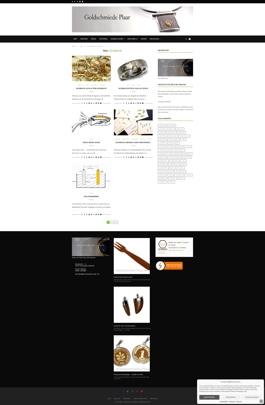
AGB (109, 398)
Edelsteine (172, 136)
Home (73, 46)
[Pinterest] (80, 1)
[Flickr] (82, 1)
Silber (170, 175)
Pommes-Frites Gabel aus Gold (123, 277)
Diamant (181, 132)
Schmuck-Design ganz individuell (133, 142)
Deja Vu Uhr (171, 132)
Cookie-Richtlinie (223, 401)
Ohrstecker (174, 160)
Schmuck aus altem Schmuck (91, 88)
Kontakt (144, 39)
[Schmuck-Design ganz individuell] (133, 122)
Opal (183, 160)
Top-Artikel (103, 39)
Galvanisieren (91, 196)
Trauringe (162, 178)
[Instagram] (77, 1)
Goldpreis (162, 143)
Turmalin (172, 178)
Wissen (171, 182)
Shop (75, 39)
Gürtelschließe (164, 150)
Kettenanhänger (174, 157)
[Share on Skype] (98, 103)
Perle (183, 164)
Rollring (180, 167)
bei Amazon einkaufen (164, 101)
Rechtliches (154, 39)
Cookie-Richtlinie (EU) (140, 398)
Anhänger (171, 125)
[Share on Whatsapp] (94, 103)
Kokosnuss (186, 157)
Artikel (93, 39)
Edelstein (162, 136)
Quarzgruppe (163, 167)
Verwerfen (230, 397)
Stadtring (179, 175)
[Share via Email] (101, 103)
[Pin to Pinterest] (89, 103)
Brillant (180, 129)
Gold (183, 139)
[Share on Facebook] (84, 103)
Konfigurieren (251, 397)
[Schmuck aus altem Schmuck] (91, 68)
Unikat (181, 178)
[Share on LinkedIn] (91, 103)
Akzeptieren (209, 397)
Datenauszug (154, 398)
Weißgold (162, 182)
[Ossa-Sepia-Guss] (91, 122)
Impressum (239, 401)
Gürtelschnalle (178, 150)
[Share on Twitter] (86, 103)
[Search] (186, 39)
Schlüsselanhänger (165, 171)
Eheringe (162, 139)
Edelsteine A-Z (133, 39)
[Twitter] (74, 1)
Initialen (162, 157)
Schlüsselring (180, 171)
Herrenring (187, 153)
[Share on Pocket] (96, 103)
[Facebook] (72, 1)
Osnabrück (162, 164)
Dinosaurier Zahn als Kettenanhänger (125, 326)
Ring (172, 167)
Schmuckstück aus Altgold (133, 88)
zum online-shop (163, 78)
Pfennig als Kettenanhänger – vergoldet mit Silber (128, 374)
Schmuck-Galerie (117, 39)
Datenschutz (232, 401)
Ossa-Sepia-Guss (91, 142)
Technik (188, 175)
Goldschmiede (173, 143)
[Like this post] (82, 103)
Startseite (84, 39)
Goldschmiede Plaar (184, 146)
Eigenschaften (173, 139)
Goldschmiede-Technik (166, 146)
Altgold (162, 125)
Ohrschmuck (163, 160)
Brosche (161, 132)
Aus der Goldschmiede (166, 129)
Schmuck (162, 175)
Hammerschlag (164, 153)
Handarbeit (176, 153)
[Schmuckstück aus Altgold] (133, 68)
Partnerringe (174, 164)
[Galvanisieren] (91, 176)
